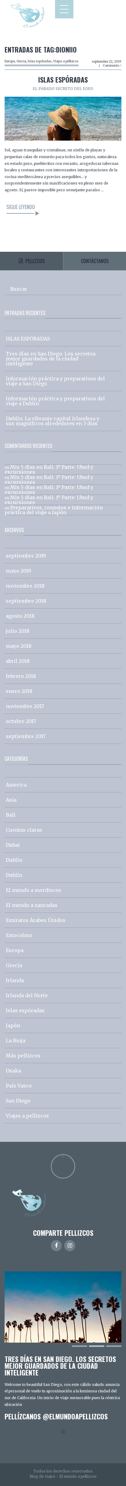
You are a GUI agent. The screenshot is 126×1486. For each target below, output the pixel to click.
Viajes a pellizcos (66, 61)
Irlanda (15, 980)
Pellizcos (35, 261)
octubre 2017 (21, 721)
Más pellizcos (23, 1055)
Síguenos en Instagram (67, 1442)
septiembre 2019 (26, 556)
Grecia (21, 61)
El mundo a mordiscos (33, 890)
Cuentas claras (24, 830)
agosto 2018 (20, 616)
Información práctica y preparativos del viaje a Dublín (55, 401)
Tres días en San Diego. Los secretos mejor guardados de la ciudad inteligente (51, 359)
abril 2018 (18, 661)
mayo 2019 (18, 571)
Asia (11, 800)
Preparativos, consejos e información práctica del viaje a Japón (54, 509)
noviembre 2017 (25, 706)
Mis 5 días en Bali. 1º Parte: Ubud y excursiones (49, 469)
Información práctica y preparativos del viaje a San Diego (55, 381)
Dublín (14, 860)
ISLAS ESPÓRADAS (63, 79)
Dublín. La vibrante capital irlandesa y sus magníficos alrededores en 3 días (52, 420)
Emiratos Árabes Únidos (35, 920)
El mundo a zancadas (31, 905)
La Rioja (15, 1040)
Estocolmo (19, 935)
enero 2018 (19, 691)
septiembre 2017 (26, 736)
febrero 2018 (21, 676)
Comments (112, 65)
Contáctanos (95, 261)
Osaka (13, 1071)
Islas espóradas (40, 61)
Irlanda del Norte (27, 995)
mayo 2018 (18, 646)
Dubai (13, 845)
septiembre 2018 (26, 601)
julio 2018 (17, 631)
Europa (10, 61)
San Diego (18, 1101)
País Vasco (19, 1086)
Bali (11, 815)
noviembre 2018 (25, 586)
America (16, 785)
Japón (13, 1025)
